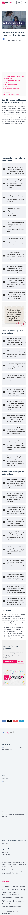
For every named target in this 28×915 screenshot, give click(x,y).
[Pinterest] (15, 721)
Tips (3, 886)
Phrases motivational (9, 892)
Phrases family (18, 889)
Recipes (11, 904)
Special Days (9, 886)
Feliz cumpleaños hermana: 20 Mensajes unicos (14, 840)
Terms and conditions (7, 854)
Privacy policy (5, 852)
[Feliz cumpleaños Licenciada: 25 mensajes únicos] (14, 759)
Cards (19, 2)
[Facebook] (4, 721)
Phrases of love (6, 889)
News (3, 904)
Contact (15, 738)
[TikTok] (12, 732)
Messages (21, 901)
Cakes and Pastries (8, 906)
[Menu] (25, 2)
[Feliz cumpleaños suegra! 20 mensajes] (14, 793)
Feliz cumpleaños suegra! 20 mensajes (12, 808)
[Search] (23, 2)
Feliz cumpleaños (20, 886)
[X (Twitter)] (9, 721)
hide (11, 74)
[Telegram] (21, 721)
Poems (7, 904)
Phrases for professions (14, 40)
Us (10, 738)
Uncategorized (17, 906)
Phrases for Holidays (10, 895)
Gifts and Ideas (9, 901)
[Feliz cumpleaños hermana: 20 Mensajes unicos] (14, 826)
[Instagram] (7, 732)
